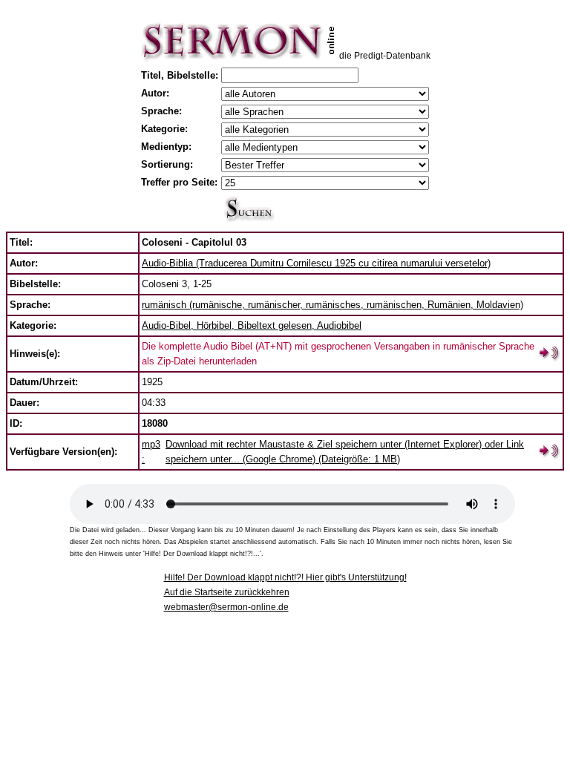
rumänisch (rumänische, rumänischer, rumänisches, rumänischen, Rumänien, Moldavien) (332, 304)
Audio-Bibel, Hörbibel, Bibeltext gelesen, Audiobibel (251, 325)
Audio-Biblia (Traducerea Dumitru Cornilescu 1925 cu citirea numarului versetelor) (316, 263)
